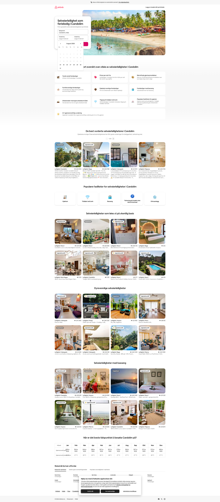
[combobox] (73, 33)
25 (63, 65)
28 (74, 65)
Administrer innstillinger (129, 491)
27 (70, 65)
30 (80, 65)
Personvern (70, 499)
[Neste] (113, 138)
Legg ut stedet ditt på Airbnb (155, 7)
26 (67, 65)
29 (77, 65)
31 (60, 68)
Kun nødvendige (110, 491)
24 (60, 65)
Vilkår (76, 499)
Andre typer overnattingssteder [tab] (78, 469)
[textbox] (65, 39)
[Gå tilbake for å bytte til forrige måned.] (60, 43)
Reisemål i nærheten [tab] (60, 469)
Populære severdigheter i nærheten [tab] (100, 469)
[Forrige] (106, 138)
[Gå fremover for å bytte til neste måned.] (80, 43)
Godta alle (90, 491)
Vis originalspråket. (123, 2)
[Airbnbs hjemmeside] (59, 7)
